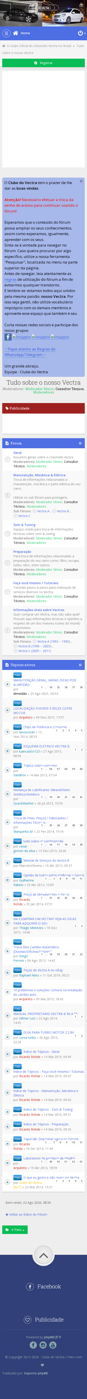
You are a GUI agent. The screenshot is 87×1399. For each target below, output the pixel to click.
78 (81, 687)
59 (73, 768)
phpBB (49, 1337)
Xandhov (19, 775)
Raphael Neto (29, 975)
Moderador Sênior (39, 389)
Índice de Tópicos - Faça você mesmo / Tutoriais (48, 1071)
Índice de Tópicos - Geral (41, 1051)
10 (73, 878)
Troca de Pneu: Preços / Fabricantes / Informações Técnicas (40, 820)
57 (58, 768)
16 (50, 844)
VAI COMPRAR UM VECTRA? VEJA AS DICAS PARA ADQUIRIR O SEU (44, 921)
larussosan (27, 732)
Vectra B (63, 511)
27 (65, 825)
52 (73, 1161)
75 (58, 687)
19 (50, 797)
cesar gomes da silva (24, 848)
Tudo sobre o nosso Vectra (43, 382)
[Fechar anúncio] (81, 181)
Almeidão (20, 693)
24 (73, 897)
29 (81, 825)
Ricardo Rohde (21, 901)
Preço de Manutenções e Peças (46, 894)
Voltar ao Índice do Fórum (28, 1214)
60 (81, 768)
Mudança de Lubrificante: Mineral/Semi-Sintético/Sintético (42, 792)
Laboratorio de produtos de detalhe (49, 1158)
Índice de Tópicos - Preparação (45, 1124)
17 (58, 844)
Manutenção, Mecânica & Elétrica (39, 475)
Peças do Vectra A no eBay (43, 970)
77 (73, 687)
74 (50, 687)
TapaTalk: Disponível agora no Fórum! (51, 1139)
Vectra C (24, 516)
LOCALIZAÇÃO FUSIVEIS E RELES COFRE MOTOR (42, 710)
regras (10, 279)
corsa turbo (27, 1037)
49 (50, 1161)
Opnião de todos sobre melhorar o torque (53, 875)
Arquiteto (26, 717)
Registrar (45, 63)
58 (65, 768)
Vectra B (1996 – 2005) (34, 646)
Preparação (22, 551)
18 (65, 844)
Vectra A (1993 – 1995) (53, 641)
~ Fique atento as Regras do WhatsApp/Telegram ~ (30, 351)
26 (58, 825)
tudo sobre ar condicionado (43, 841)
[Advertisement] (43, 118)
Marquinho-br (23, 831)
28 (73, 825)
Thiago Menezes (31, 928)
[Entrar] (81, 33)
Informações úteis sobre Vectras (38, 610)
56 (50, 768)
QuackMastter (23, 803)
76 (65, 687)
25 (50, 825)
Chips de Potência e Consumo (45, 727)
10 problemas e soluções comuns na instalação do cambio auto (47, 992)
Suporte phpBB (36, 1373)
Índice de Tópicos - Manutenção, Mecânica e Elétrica (45, 1093)
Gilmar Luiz (27, 1018)
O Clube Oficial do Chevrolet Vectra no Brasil (38, 46)
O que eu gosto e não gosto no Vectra (51, 1177)
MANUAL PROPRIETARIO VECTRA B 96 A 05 (45, 1014)
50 (58, 1161)
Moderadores (43, 392)
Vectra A (43, 511)
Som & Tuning (24, 525)
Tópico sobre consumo (40, 765)
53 (81, 1161)
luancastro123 (29, 751)
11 (81, 878)
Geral (17, 453)
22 (73, 797)
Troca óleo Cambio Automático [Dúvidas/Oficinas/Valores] (36, 949)
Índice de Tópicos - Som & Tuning (47, 1109)
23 (81, 797)
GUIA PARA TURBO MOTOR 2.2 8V (48, 1032)
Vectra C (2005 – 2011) (34, 651)
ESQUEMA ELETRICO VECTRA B (46, 746)
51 (65, 1161)
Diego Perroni (20, 958)
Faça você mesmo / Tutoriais (35, 583)
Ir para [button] (15, 1229)
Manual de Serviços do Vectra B (46, 860)
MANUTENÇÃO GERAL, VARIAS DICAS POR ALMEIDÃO (44, 682)
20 (58, 797)
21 (65, 797)
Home (25, 33)
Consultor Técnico (70, 389)
